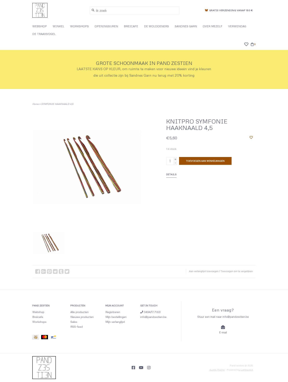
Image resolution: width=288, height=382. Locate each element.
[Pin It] (49, 271)
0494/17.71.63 (151, 312)
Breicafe (37, 316)
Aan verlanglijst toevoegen (203, 271)
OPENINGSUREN (106, 26)
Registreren (112, 312)
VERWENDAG (237, 26)
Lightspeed (247, 369)
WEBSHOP (39, 26)
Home (35, 104)
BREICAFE (131, 26)
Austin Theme (217, 369)
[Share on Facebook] (37, 271)
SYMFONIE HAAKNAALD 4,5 (57, 104)
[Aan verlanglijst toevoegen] (251, 137)
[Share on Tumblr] (61, 271)
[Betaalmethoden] (36, 337)
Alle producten (79, 312)
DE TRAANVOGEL (44, 33)
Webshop (38, 312)
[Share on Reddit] (55, 271)
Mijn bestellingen (116, 316)
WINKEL (58, 26)
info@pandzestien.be (153, 316)
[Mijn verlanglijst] (246, 44)
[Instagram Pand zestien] (149, 368)
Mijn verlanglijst (115, 321)
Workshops (39, 321)
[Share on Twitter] (67, 271)
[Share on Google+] (43, 271)
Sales (73, 321)
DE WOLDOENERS (156, 26)
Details (171, 174)
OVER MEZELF (212, 26)
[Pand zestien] (58, 10)
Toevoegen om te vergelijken (237, 271)
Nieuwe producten (82, 316)
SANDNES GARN (186, 26)
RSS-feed (76, 326)
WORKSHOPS (79, 26)
